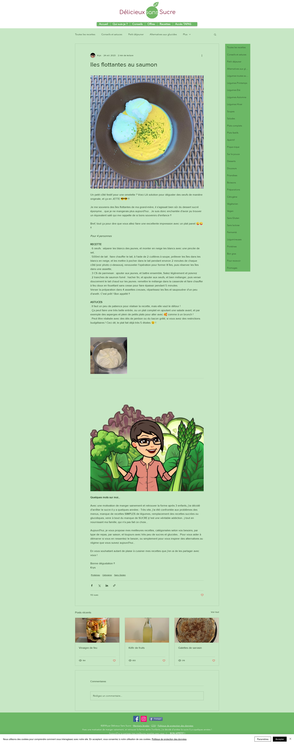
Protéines (95, 575)
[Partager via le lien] (114, 585)
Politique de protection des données (175, 725)
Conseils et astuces (111, 34)
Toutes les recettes (85, 34)
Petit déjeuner (136, 34)
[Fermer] (290, 739)
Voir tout (215, 612)
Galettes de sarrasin (190, 647)
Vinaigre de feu (88, 647)
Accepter (279, 739)
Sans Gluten (120, 575)
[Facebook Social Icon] (136, 719)
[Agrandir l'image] (108, 355)
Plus (185, 34)
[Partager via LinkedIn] (106, 585)
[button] (215, 34)
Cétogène (107, 575)
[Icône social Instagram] (144, 719)
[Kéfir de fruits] (147, 630)
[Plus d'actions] (202, 55)
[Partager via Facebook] (91, 585)
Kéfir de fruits (137, 647)
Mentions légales (141, 725)
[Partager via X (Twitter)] (99, 585)
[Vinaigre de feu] (97, 630)
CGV (153, 725)
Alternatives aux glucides (163, 34)
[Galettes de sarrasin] (197, 630)
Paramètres (262, 739)
